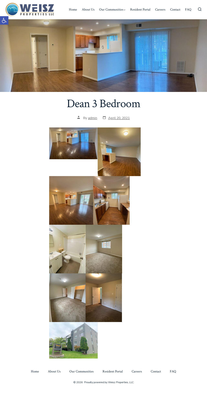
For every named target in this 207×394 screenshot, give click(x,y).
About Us (88, 9)
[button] (4, 20)
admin (92, 118)
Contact (175, 9)
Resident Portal (140, 9)
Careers (160, 9)
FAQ (188, 9)
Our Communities (111, 9)
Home (73, 9)
